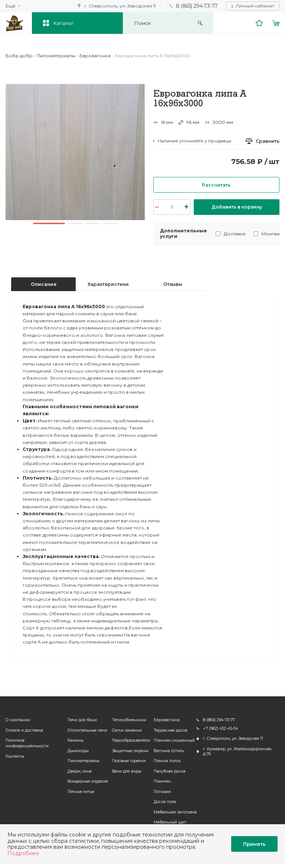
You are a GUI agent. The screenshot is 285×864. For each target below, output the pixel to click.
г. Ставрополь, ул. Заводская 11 (120, 6)
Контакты (15, 756)
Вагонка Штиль (169, 750)
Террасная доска (170, 730)
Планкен (162, 781)
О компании (18, 720)
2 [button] (75, 223)
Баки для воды (126, 771)
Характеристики (108, 284)
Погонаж (162, 791)
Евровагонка (167, 720)
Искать (200, 23)
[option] (75, 152)
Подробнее (23, 853)
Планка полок (167, 760)
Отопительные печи (87, 730)
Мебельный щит (170, 822)
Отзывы (172, 284)
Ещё (11, 6)
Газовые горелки (129, 760)
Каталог (63, 23)
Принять (254, 844)
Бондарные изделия (88, 781)
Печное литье (81, 791)
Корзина (276, 23)
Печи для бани (82, 720)
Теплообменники (129, 720)
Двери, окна (80, 771)
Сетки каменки (127, 730)
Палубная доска (170, 771)
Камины (75, 740)
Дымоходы (78, 750)
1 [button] (49, 223)
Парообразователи (131, 740)
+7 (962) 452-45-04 (220, 728)
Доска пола (165, 801)
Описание (43, 284)
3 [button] (92, 223)
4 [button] (110, 223)
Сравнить (267, 141)
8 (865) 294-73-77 (197, 6)
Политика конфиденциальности (27, 743)
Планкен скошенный (174, 740)
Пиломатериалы (83, 760)
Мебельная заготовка (175, 812)
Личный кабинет (255, 6)
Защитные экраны (130, 750)
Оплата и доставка (24, 730)
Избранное (259, 23)
